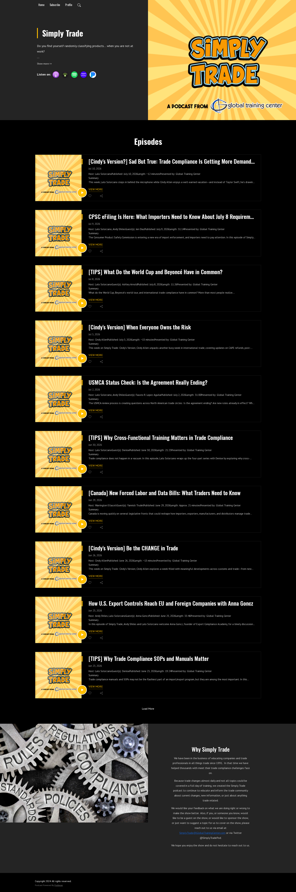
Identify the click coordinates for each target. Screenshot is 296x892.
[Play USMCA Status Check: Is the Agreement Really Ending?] (82, 413)
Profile (68, 5)
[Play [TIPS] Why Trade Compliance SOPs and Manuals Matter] (82, 690)
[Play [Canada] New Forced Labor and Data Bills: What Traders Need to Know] (82, 524)
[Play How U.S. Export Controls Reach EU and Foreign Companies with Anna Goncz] (82, 634)
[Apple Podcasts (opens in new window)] (56, 74)
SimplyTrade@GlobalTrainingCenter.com (202, 833)
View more (96, 189)
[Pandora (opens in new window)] (93, 74)
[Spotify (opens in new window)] (74, 74)
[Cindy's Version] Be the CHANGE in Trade (133, 548)
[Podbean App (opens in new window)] (65, 74)
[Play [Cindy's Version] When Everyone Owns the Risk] (82, 358)
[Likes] (90, 196)
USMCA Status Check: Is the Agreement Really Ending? (148, 382)
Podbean (58, 885)
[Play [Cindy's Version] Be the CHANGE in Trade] (82, 579)
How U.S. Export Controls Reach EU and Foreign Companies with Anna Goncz (171, 603)
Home (41, 5)
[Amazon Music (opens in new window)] (83, 74)
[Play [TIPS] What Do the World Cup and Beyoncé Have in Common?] (82, 303)
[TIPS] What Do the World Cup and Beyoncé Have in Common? (156, 271)
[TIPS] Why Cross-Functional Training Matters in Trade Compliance (161, 437)
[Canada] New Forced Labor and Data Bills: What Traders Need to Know (165, 492)
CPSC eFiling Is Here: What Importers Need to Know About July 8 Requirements (172, 216)
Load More (148, 708)
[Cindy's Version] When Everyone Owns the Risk (140, 327)
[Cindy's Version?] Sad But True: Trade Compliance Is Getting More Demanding (172, 161)
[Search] (79, 4)
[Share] (102, 196)
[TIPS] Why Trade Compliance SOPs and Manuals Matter (149, 658)
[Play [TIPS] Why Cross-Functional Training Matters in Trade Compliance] (82, 469)
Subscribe (55, 5)
